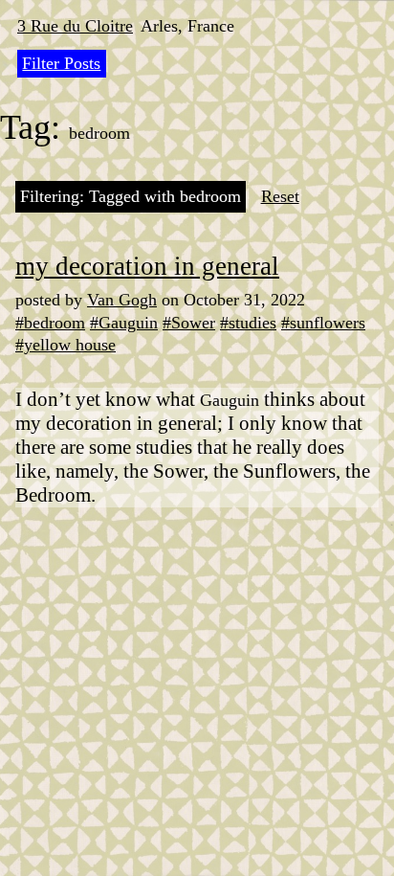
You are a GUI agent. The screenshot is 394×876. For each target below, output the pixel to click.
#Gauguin (124, 322)
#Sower (189, 322)
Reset (280, 196)
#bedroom (50, 322)
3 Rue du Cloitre (75, 25)
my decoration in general (147, 266)
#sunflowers (323, 322)
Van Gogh (122, 299)
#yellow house (65, 344)
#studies (248, 322)
